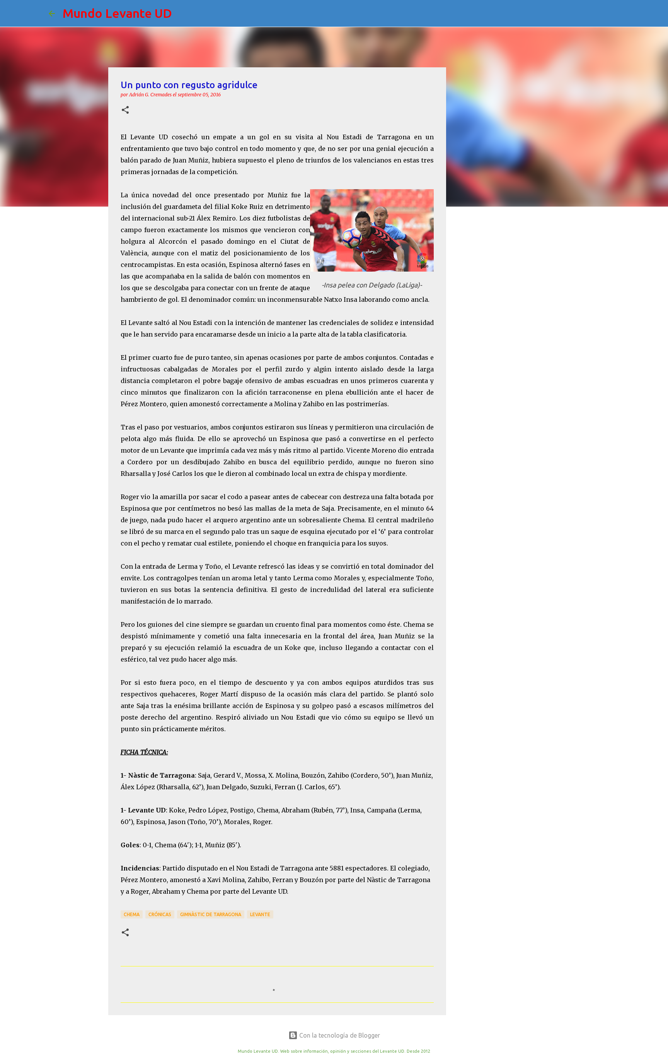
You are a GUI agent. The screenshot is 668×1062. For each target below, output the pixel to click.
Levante (260, 914)
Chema (132, 914)
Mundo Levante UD (117, 13)
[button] (125, 110)
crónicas (159, 914)
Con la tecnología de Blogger (339, 1035)
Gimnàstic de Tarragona (210, 914)
